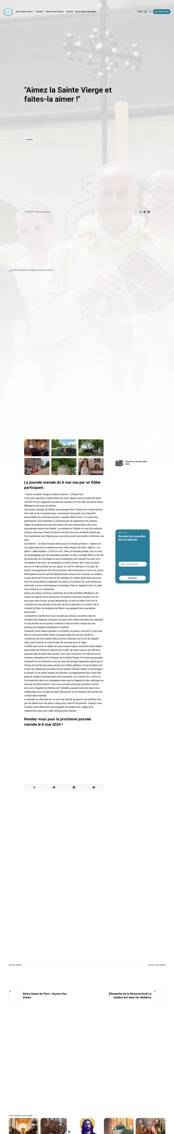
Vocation (39, 11)
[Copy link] (94, 787)
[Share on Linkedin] (148, 212)
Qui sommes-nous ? (24, 11)
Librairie (69, 11)
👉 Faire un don (162, 11)
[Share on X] (140, 212)
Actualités (29, 139)
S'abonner (132, 578)
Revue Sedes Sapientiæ (85, 11)
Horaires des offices (55, 11)
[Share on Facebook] (144, 212)
